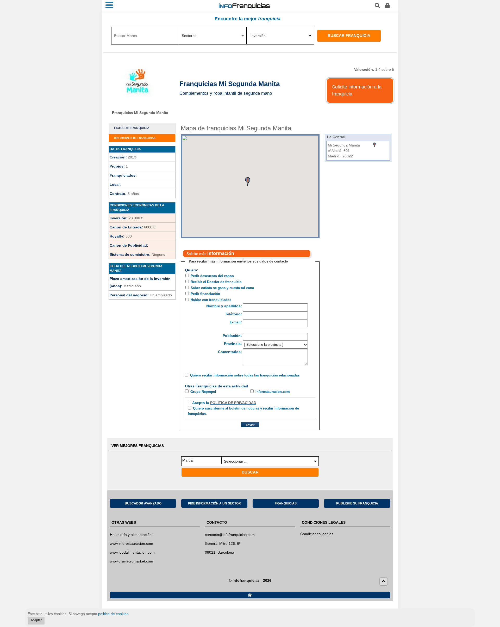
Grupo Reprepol (203, 392)
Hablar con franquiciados (211, 300)
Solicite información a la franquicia (357, 90)
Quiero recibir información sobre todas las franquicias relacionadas (244, 375)
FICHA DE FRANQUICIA (131, 128)
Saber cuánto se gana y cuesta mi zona (222, 288)
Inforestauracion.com (272, 392)
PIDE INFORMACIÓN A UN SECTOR (214, 503)
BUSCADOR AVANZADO (143, 503)
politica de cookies (113, 614)
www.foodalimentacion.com (132, 552)
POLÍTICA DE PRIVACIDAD (233, 403)
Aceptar (36, 620)
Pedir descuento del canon (212, 276)
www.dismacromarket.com (131, 561)
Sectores (189, 36)
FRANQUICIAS (286, 503)
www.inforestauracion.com (131, 543)
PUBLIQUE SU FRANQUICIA (357, 503)
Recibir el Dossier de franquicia (216, 282)
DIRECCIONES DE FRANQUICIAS (134, 138)
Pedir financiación (205, 294)
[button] (247, 181)
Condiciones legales (316, 534)
